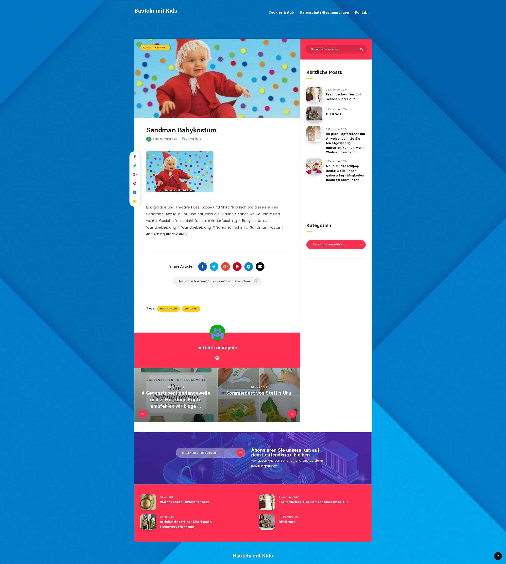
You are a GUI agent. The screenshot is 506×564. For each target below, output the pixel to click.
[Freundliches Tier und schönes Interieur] (314, 95)
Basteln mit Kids (155, 11)
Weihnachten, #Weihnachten (185, 502)
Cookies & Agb (281, 12)
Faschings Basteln (155, 47)
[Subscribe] (240, 453)
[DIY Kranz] (314, 114)
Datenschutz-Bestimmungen (324, 12)
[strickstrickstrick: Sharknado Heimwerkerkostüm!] (148, 522)
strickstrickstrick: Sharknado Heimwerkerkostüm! (186, 524)
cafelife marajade (217, 348)
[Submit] (361, 49)
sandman (191, 308)
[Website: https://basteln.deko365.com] (217, 358)
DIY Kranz (334, 114)
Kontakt (362, 12)
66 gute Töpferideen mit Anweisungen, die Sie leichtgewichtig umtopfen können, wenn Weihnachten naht (345, 143)
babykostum (168, 308)
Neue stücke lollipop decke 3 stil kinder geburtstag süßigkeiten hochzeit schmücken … (345, 173)
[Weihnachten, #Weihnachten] (148, 502)
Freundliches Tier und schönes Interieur (343, 96)
